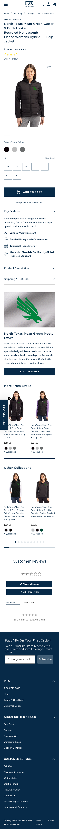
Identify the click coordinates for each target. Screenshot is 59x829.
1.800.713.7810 (12, 688)
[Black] (6, 448)
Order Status (10, 778)
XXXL (17, 176)
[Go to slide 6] (31, 542)
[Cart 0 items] (54, 4)
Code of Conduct (12, 747)
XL (44, 166)
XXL (8, 176)
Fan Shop (18, 13)
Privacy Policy (39, 822)
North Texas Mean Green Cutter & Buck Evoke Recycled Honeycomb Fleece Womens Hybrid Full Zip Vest (42, 431)
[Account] (47, 4)
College (30, 13)
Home (6, 13)
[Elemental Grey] (14, 448)
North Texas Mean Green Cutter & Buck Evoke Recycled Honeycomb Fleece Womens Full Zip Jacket (15, 431)
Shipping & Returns (16, 279)
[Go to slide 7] (34, 542)
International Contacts (15, 807)
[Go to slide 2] (19, 542)
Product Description (16, 268)
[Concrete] (10, 448)
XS (8, 166)
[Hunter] (41, 530)
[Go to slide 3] (22, 542)
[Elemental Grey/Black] (10, 530)
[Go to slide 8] (37, 542)
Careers (8, 730)
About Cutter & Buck (20, 717)
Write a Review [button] (11, 59)
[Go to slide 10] (43, 542)
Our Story (9, 724)
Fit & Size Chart (12, 789)
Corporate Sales (12, 742)
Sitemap (51, 820)
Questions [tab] (28, 602)
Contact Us (9, 795)
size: (6, 158)
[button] (4, 415)
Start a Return (11, 784)
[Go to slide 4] (25, 542)
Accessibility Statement (16, 801)
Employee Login (12, 706)
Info (7, 681)
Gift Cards (9, 766)
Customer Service (18, 759)
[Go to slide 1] (15, 542)
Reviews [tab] (10, 602)
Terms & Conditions (14, 700)
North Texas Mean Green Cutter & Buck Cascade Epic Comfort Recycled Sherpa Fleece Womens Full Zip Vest (15, 513)
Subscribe (45, 659)
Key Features (12, 211)
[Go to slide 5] (28, 542)
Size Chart (50, 158)
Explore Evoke (29, 371)
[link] (6, 448)
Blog (6, 694)
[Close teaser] (9, 398)
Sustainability (11, 736)
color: (14, 142)
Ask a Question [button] (31, 591)
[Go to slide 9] (40, 542)
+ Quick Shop (10, 452)
